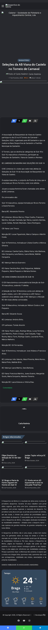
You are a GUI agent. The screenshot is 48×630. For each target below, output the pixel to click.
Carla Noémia (35, 74)
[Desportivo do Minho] (14, 6)
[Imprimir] (34, 120)
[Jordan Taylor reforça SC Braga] (35, 447)
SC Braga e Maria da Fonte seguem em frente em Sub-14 (10, 482)
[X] (18, 120)
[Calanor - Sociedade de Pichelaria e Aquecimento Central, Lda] (24, 34)
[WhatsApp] (24, 120)
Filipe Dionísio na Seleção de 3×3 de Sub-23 (11, 457)
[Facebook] (13, 120)
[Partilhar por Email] (29, 120)
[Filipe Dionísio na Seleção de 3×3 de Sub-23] (12, 447)
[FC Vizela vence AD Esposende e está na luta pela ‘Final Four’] (35, 472)
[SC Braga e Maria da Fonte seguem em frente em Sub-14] (12, 472)
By (44, 615)
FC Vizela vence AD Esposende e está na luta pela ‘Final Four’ (34, 482)
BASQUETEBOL (24, 60)
